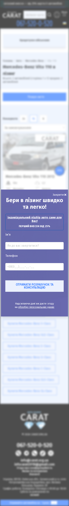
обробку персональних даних (36, 307)
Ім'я (8, 234)
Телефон (11, 256)
